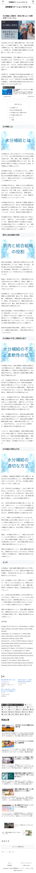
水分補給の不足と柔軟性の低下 (18, 112)
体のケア (20, 709)
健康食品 (19, 712)
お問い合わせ (26, 865)
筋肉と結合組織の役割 (16, 110)
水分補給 (5, 714)
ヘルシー (5, 709)
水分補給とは (13, 107)
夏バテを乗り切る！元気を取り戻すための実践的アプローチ (8, 691)
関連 (13, 119)
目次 (15, 104)
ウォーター (28, 704)
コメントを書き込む (18, 846)
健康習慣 (12, 712)
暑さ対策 (26, 712)
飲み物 (28, 714)
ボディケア (12, 709)
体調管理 (27, 709)
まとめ (12, 117)
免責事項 (9, 865)
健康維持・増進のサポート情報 (16, 704)
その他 (4, 704)
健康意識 (5, 712)
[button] (32, 466)
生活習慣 (12, 714)
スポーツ (5, 707)
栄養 (32, 712)
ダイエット (12, 707)
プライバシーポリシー (26, 863)
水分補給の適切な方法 (16, 115)
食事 (23, 714)
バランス (31, 707)
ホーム (9, 863)
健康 (33, 709)
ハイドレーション (22, 707)
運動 (18, 714)
